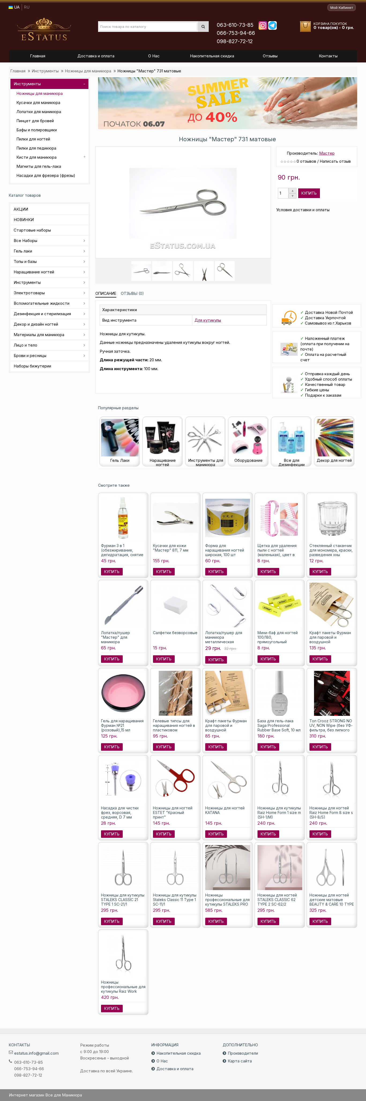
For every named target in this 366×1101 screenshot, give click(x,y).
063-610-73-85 (235, 25)
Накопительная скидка (178, 1053)
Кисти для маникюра (36, 157)
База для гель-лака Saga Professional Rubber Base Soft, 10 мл (279, 725)
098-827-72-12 (235, 41)
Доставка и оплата (174, 1068)
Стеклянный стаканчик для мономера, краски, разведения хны (331, 550)
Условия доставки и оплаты (303, 209)
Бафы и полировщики (36, 129)
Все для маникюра (44, 29)
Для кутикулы (208, 320)
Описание (105, 293)
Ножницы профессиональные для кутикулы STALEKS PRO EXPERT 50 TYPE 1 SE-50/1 (227, 904)
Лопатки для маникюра (38, 111)
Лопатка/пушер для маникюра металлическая (223, 637)
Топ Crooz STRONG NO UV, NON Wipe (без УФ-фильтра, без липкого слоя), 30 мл (331, 728)
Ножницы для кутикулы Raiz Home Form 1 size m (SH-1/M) (279, 812)
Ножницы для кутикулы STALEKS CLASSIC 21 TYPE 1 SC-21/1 (122, 899)
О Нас (162, 1060)
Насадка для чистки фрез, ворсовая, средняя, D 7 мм (120, 812)
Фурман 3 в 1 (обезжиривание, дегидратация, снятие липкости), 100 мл (122, 552)
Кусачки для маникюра (38, 102)
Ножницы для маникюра (88, 70)
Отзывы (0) (132, 293)
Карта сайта (240, 1060)
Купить (309, 193)
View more (227, 103)
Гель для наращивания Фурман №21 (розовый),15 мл (122, 725)
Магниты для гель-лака (38, 166)
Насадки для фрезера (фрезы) (45, 175)
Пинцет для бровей (35, 120)
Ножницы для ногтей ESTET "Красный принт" (172, 812)
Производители (243, 1053)
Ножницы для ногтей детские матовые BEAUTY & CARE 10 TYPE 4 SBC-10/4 (331, 902)
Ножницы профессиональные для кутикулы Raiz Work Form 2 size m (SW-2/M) (123, 989)
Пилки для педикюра (36, 148)
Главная (17, 70)
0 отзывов (306, 161)
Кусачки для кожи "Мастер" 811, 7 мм (170, 547)
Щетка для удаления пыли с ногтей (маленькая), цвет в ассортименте (277, 552)
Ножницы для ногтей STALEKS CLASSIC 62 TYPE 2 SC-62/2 (277, 899)
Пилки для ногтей (33, 139)
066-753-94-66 (236, 33)
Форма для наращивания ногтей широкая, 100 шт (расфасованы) (224, 552)
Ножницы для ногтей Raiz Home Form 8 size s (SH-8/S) (331, 812)
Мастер (327, 153)
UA (16, 7)
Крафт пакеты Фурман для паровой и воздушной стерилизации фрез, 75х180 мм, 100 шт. (226, 730)
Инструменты (45, 70)
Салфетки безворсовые (175, 632)
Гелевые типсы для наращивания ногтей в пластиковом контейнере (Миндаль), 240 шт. (175, 730)
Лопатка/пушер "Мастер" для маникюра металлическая (115, 639)
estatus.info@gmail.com (36, 1053)
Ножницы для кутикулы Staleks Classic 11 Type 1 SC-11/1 (174, 899)
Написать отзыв (335, 161)
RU (26, 7)
